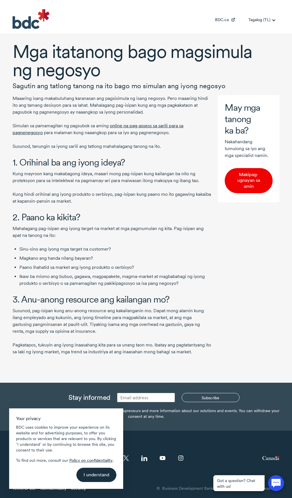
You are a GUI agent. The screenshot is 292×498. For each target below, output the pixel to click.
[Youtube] (162, 458)
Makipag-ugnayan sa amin (248, 180)
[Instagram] (180, 458)
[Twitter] (126, 458)
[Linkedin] (144, 458)
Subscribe (210, 398)
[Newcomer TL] (31, 19)
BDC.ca (222, 19)
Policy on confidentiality (91, 460)
